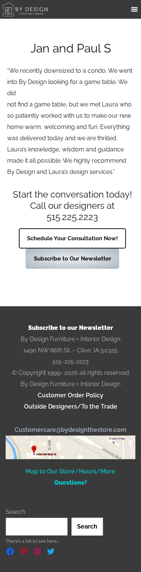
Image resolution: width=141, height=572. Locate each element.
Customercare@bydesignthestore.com (70, 429)
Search (15, 511)
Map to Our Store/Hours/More (70, 471)
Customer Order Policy (70, 395)
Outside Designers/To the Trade (70, 406)
